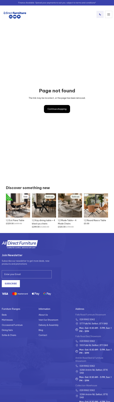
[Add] (25, 213)
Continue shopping (57, 109)
